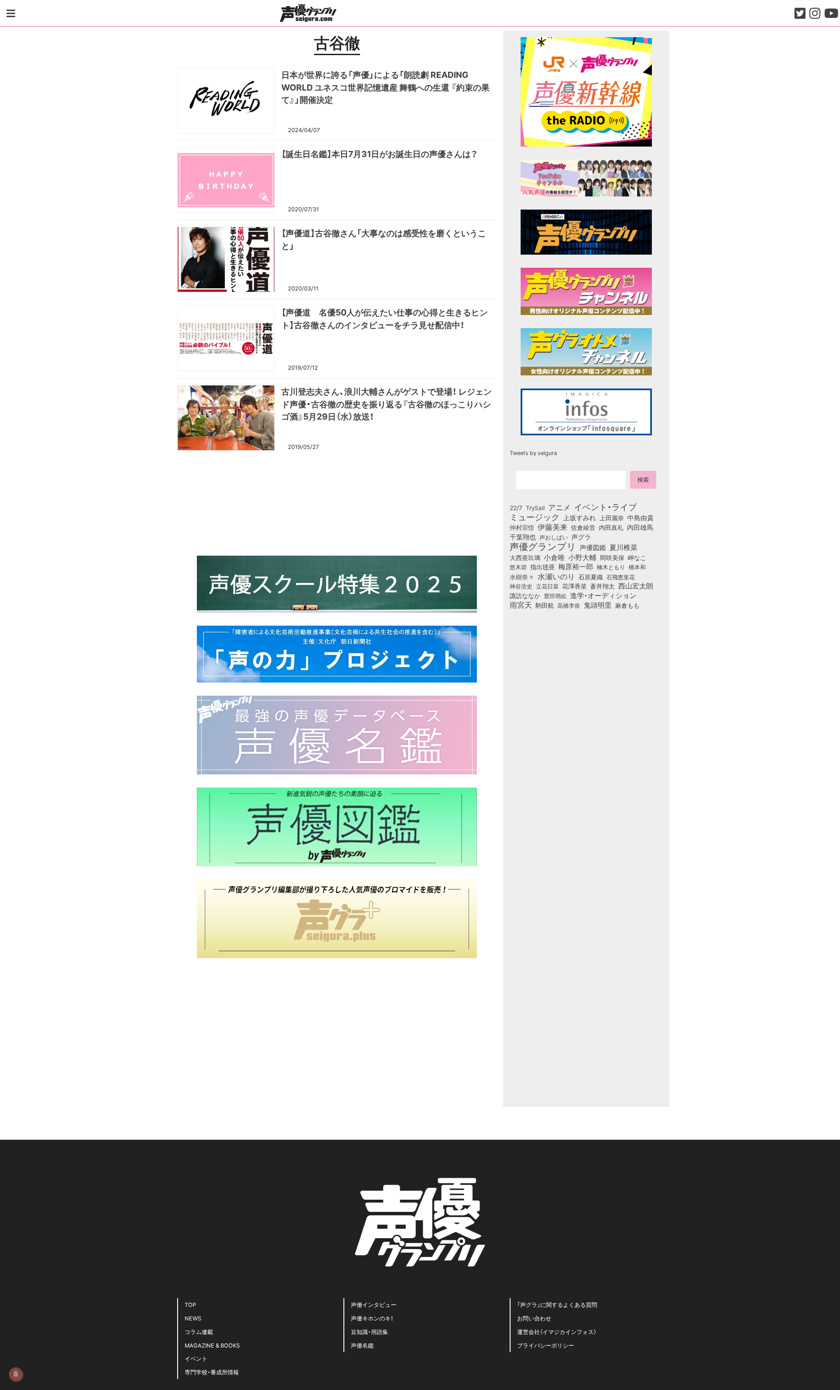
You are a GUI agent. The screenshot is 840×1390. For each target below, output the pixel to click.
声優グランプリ (543, 546)
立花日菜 (547, 585)
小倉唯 (554, 557)
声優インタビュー (373, 1304)
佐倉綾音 (583, 527)
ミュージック (535, 516)
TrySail (535, 507)
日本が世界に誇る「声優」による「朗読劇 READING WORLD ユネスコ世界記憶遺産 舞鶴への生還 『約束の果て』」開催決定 (385, 87)
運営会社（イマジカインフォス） (556, 1331)
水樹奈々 (522, 577)
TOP (190, 1304)
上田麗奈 (611, 517)
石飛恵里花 (620, 576)
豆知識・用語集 (369, 1331)
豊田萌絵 (555, 595)
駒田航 (545, 605)
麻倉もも (627, 605)
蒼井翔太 (602, 586)
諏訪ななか (525, 595)
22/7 (516, 507)
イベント (196, 1358)
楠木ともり (611, 567)
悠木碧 (518, 566)
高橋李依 (568, 605)
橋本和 (637, 566)
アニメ (559, 507)
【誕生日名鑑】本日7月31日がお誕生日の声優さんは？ (379, 153)
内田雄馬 (640, 527)
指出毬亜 (542, 566)
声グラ (581, 536)
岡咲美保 (612, 557)
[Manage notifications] (16, 1374)
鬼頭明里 (598, 604)
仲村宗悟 (522, 527)
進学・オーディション (603, 595)
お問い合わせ (534, 1318)
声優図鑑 (593, 547)
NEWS (193, 1318)
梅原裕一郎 (575, 566)
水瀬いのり (556, 576)
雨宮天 (521, 604)
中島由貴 (640, 517)
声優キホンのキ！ (372, 1318)
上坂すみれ (579, 517)
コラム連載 (199, 1331)
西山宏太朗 (635, 585)
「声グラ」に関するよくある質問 (557, 1304)
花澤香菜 (574, 585)
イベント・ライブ (605, 506)
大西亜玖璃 (525, 557)
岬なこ (637, 557)
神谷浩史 (521, 586)
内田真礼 (611, 527)
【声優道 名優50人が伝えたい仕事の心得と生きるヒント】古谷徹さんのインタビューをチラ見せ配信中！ (384, 318)
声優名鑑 (362, 1345)
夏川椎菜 (623, 547)
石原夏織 (590, 576)
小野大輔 (582, 557)
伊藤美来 (552, 526)
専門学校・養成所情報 (212, 1372)
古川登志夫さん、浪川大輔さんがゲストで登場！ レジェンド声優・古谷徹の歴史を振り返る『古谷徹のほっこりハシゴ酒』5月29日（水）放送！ (386, 404)
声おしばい (553, 536)
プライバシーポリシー (545, 1345)
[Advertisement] (337, 502)
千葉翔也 (523, 536)
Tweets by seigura (533, 452)
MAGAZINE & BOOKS (212, 1345)
